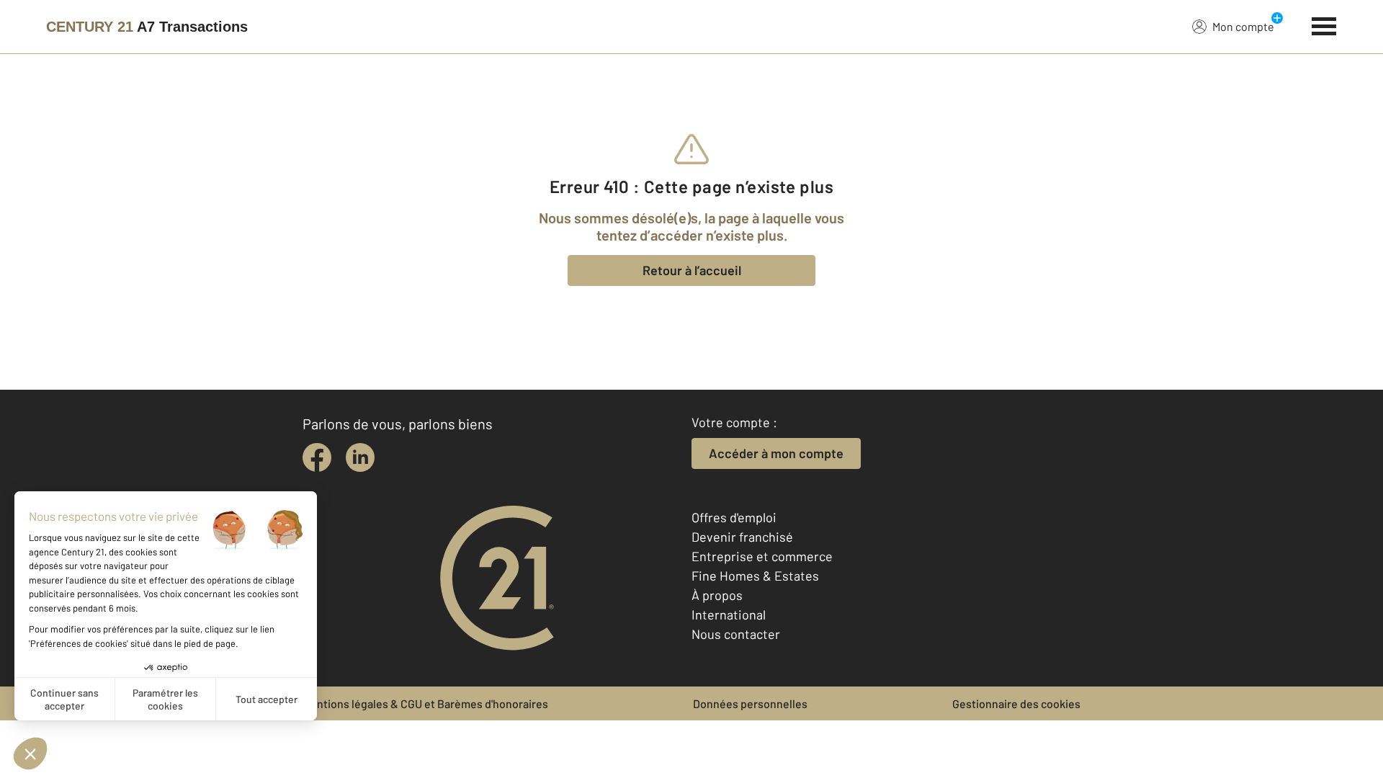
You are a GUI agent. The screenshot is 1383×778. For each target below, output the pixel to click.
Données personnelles (750, 703)
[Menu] (1324, 24)
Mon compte (1243, 26)
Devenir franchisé (742, 537)
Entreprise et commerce (762, 556)
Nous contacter (736, 634)
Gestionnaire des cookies (1016, 703)
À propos (717, 595)
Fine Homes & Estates (755, 576)
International (729, 614)
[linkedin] (360, 457)
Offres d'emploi (734, 517)
